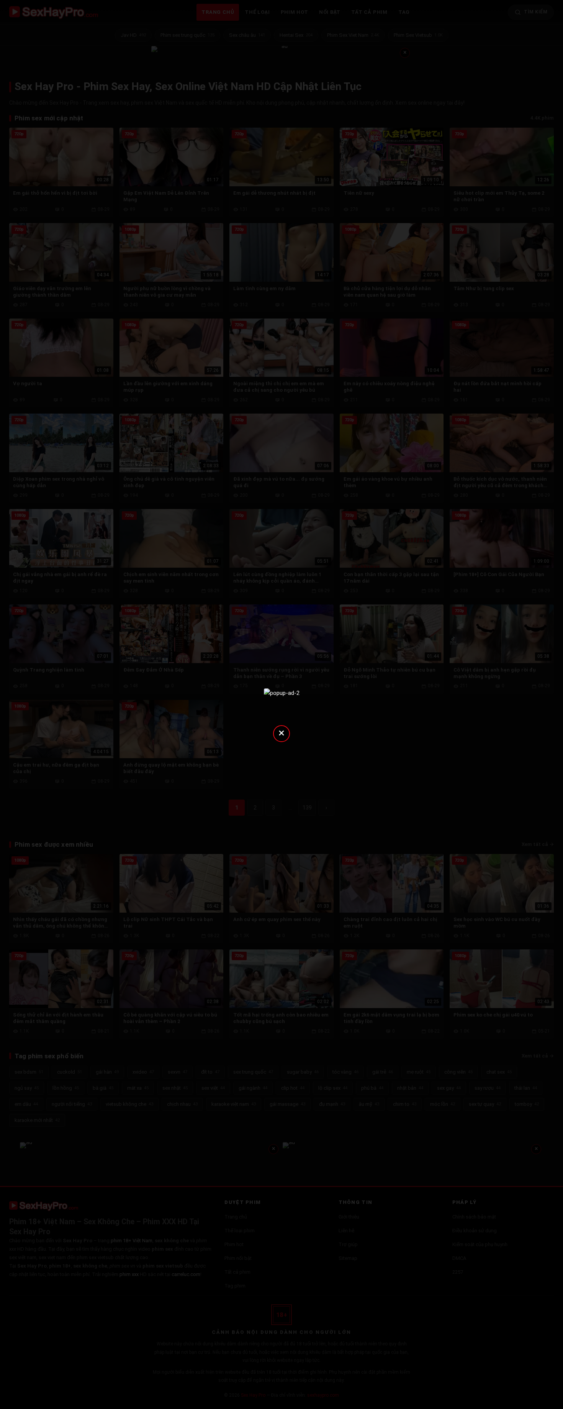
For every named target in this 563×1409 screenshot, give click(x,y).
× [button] (281, 732)
